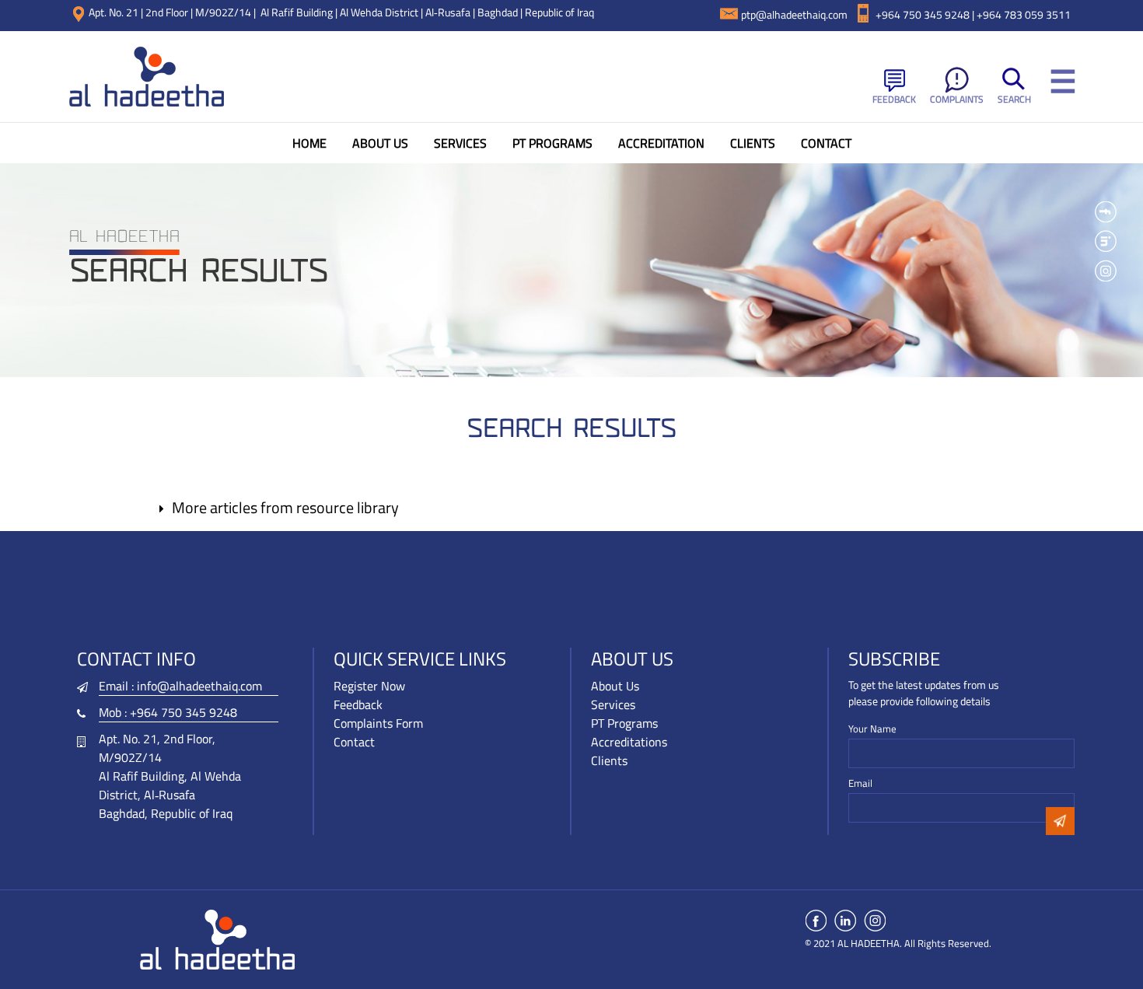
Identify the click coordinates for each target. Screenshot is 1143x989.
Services (460, 143)
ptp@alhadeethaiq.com (794, 14)
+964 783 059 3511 (1024, 14)
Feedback (894, 99)
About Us (380, 143)
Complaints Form (378, 723)
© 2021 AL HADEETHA (852, 943)
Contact (354, 741)
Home (309, 143)
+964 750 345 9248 (183, 712)
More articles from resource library (285, 507)
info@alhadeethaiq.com (199, 685)
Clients (609, 760)
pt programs (552, 143)
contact (826, 143)
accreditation (661, 143)
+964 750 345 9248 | (926, 14)
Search (1014, 99)
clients (752, 143)
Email (860, 783)
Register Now (369, 685)
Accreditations (629, 741)
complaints (957, 99)
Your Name (872, 729)
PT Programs (624, 723)
